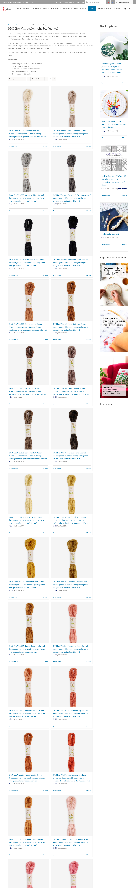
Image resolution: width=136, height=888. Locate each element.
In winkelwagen (14, 146)
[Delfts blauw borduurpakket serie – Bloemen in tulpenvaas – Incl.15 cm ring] (114, 104)
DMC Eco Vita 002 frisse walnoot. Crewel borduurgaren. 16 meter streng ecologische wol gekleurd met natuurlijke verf (70, 133)
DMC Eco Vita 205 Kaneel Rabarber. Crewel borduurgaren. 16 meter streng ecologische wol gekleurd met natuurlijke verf (27, 649)
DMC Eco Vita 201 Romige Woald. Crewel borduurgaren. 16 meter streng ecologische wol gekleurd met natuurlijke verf (27, 520)
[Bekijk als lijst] (54, 79)
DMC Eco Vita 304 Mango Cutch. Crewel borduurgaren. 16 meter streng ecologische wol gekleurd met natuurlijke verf (27, 778)
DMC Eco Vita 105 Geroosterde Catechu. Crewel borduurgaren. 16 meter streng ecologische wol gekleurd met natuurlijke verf (28, 456)
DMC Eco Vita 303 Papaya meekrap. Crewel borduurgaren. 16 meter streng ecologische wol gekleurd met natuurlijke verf (70, 713)
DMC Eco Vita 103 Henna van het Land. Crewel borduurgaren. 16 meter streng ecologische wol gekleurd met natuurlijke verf (28, 391)
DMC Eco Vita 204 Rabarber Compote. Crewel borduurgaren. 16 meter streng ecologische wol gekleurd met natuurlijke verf (71, 584)
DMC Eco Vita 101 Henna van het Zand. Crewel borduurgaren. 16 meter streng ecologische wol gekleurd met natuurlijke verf (28, 327)
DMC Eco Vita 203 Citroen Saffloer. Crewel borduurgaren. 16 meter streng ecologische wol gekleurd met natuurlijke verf (27, 584)
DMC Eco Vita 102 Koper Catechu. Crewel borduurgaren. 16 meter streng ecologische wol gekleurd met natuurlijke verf (70, 327)
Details (46, 146)
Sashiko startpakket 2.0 (111, 234)
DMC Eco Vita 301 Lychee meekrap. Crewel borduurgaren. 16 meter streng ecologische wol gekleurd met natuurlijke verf (70, 649)
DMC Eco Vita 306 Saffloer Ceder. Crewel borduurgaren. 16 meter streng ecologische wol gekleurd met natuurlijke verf (27, 842)
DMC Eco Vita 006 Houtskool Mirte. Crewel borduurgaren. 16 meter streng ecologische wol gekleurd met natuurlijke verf (70, 262)
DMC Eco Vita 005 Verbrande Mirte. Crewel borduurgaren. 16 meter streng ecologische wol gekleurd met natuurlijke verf (27, 262)
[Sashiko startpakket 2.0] (114, 217)
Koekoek (11, 25)
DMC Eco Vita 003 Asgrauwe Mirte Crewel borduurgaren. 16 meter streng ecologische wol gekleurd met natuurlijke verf (27, 198)
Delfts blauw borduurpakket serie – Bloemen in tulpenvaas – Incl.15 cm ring (113, 124)
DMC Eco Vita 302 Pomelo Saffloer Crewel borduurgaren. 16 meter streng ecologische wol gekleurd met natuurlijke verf (27, 713)
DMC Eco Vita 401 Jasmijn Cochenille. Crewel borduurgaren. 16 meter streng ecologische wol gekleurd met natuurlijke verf (71, 842)
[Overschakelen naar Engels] (108, 2)
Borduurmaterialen (22, 25)
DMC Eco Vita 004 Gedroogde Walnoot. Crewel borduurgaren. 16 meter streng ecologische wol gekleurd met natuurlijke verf (72, 198)
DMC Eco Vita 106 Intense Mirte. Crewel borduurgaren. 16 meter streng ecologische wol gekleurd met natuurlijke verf (70, 456)
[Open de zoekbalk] (130, 8)
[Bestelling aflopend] (29, 79)
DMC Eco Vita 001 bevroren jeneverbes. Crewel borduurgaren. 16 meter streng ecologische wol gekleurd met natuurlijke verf (28, 133)
